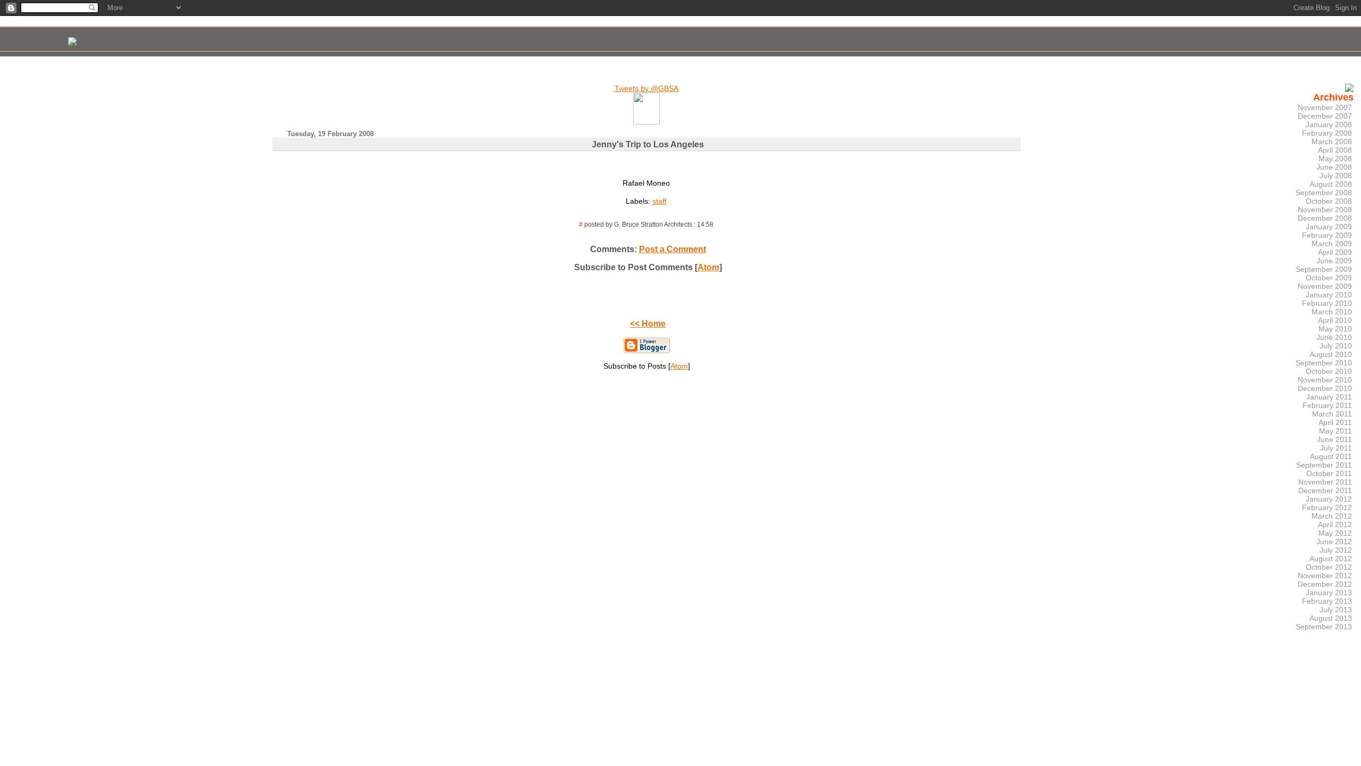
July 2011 (1336, 448)
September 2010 (1324, 363)
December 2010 (1325, 388)
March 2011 (1332, 414)
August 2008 (1330, 184)
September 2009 (1324, 269)
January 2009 (1329, 226)
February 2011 (1327, 405)
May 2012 (1335, 533)
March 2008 (1332, 141)
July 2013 (1336, 609)
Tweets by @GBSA (646, 88)
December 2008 (1325, 218)
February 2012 (1327, 507)
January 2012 (1329, 499)
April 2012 (1335, 524)
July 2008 (1336, 175)
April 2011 (1335, 422)
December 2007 (1325, 116)
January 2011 (1329, 397)
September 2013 (1324, 626)
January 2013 (1329, 592)
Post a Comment (672, 249)
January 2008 (1329, 124)
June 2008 (1334, 167)
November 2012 (1325, 575)
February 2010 (1327, 303)
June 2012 (1334, 541)
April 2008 (1335, 150)
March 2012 (1332, 516)
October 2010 (1329, 371)
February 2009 (1327, 235)
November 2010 (1325, 380)
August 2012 (1330, 558)
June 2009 (1334, 260)
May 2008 (1335, 158)
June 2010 (1334, 337)
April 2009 (1335, 252)
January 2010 (1329, 294)
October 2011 (1329, 473)
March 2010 (1332, 311)
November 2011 (1325, 482)
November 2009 (1325, 286)
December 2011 (1325, 490)
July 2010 (1336, 346)
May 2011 (1335, 431)
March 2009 (1332, 243)
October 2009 (1329, 277)
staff (659, 201)
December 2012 (1325, 584)
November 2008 (1325, 209)
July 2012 (1336, 550)
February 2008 (1327, 133)
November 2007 (1325, 107)
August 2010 (1330, 354)
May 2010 (1335, 328)
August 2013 (1330, 618)
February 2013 (1327, 601)
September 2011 (1324, 465)
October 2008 (1329, 201)
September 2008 (1324, 192)
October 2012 (1329, 567)
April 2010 (1335, 320)
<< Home (648, 323)
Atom (708, 267)
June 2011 (1334, 439)
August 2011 (1331, 456)
